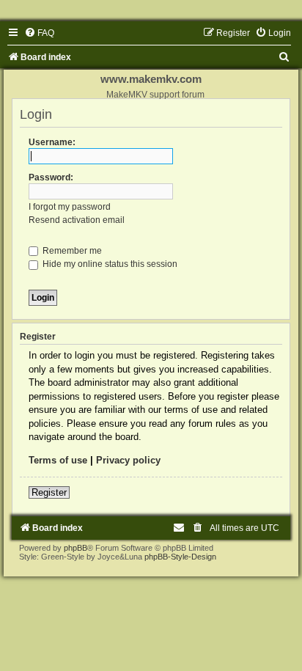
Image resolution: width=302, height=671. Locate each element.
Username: (52, 142)
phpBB (75, 547)
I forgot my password (70, 207)
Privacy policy (128, 460)
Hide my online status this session (108, 264)
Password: (51, 177)
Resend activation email (77, 220)
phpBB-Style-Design (180, 556)
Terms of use (58, 460)
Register (49, 492)
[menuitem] (39, 33)
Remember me (71, 251)
